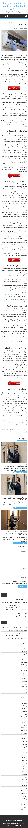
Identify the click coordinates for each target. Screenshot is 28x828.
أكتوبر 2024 (24, 700)
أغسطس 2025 (23, 673)
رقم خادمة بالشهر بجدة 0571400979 (18, 606)
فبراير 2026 (24, 656)
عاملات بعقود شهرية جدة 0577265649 (17, 604)
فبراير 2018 (24, 782)
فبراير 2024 (24, 719)
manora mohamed (14, 464)
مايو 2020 (24, 755)
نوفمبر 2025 (24, 665)
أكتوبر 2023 (24, 727)
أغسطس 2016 (23, 793)
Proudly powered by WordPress (11, 823)
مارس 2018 (24, 779)
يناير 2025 (24, 692)
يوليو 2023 (24, 736)
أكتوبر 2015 (24, 809)
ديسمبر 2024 (24, 695)
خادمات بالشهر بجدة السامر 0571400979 (16, 607)
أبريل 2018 (24, 777)
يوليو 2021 (24, 752)
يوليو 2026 (24, 645)
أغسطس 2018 (23, 766)
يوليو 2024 (24, 706)
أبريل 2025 (24, 684)
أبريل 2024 (24, 714)
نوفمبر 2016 (24, 788)
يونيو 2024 (24, 708)
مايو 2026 (24, 651)
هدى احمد (15, 28)
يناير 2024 (24, 722)
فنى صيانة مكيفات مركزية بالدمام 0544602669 (7, 430)
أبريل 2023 (24, 744)
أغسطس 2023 (23, 733)
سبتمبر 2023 (24, 730)
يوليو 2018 (24, 768)
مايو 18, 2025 (23, 464)
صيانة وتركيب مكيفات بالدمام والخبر (19, 420)
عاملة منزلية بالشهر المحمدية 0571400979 (16, 609)
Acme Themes (18, 825)
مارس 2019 (24, 760)
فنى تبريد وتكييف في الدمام (19, 422)
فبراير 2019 (24, 763)
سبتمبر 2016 (24, 790)
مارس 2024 (24, 717)
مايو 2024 (24, 711)
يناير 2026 (24, 659)
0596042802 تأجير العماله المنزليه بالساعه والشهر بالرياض (14, 6)
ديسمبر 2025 (24, 662)
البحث (25, 592)
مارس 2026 (24, 654)
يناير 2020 (24, 758)
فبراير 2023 (24, 749)
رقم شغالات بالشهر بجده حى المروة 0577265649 (14, 602)
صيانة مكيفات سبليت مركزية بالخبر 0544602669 (21, 430)
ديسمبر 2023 (24, 725)
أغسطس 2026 (23, 643)
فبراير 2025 (24, 689)
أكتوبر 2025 (24, 667)
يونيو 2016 (24, 799)
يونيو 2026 (24, 648)
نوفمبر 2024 (24, 697)
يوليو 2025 (24, 675)
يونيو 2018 (24, 771)
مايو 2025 (24, 681)
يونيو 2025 (24, 678)
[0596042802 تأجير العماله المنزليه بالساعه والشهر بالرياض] (26, 16)
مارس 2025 (24, 686)
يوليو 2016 (24, 796)
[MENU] (1, 16)
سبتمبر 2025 (24, 670)
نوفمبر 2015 (24, 807)
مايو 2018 (24, 774)
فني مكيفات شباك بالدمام (19, 424)
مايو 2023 (24, 741)
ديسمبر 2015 (24, 804)
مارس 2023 (24, 747)
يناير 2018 (24, 785)
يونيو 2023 (24, 738)
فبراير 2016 (24, 801)
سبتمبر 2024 (24, 703)
